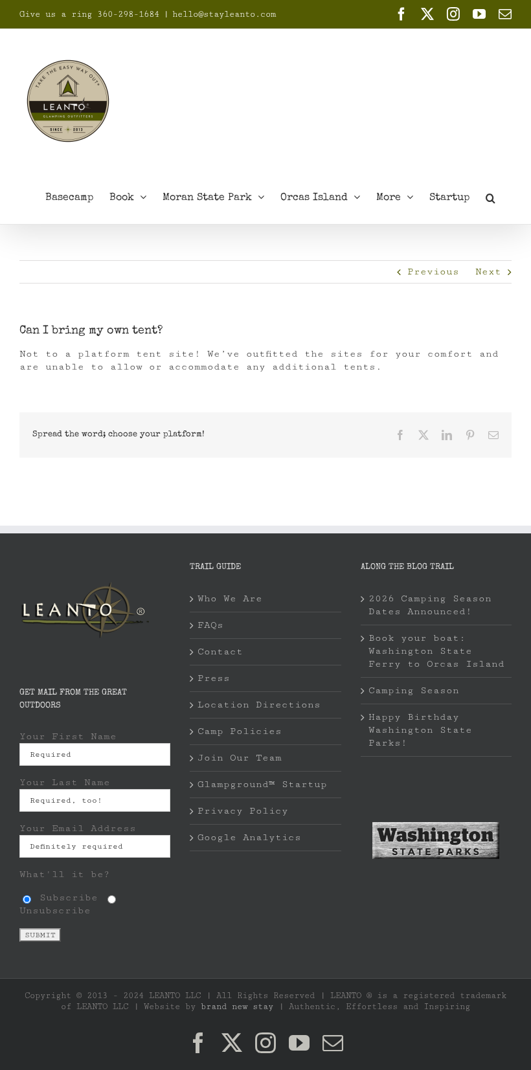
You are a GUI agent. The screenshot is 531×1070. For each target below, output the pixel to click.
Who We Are (230, 598)
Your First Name (68, 736)
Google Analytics (249, 837)
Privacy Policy (243, 810)
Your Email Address (77, 828)
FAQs (210, 624)
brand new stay (237, 1006)
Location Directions (259, 704)
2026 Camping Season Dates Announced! (429, 605)
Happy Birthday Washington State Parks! (420, 729)
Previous (433, 271)
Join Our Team (240, 757)
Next (488, 271)
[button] (490, 197)
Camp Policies (240, 731)
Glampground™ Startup (262, 784)
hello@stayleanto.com (224, 14)
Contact (220, 651)
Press (214, 678)
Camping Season (413, 690)
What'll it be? (64, 874)
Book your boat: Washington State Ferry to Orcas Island (436, 650)
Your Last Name (64, 782)
